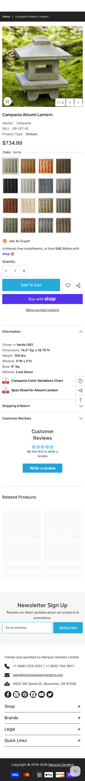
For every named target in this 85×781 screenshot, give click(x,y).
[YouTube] (41, 694)
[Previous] (70, 102)
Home (6, 16)
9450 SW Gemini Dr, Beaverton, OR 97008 (44, 684)
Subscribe (68, 627)
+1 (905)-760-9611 (59, 666)
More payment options (42, 310)
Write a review (43, 468)
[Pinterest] (24, 694)
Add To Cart (31, 285)
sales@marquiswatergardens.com (38, 675)
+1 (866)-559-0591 (27, 666)
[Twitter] (49, 694)
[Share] (78, 285)
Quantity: (9, 261)
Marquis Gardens (61, 764)
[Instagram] (16, 694)
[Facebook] (8, 694)
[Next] (78, 102)
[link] (21, 567)
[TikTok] (33, 694)
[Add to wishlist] (68, 285)
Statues (31, 134)
